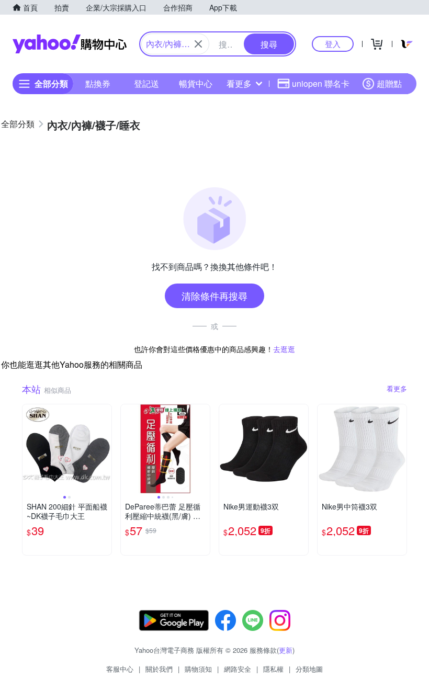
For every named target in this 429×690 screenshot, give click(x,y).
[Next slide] (104, 449)
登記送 (146, 83)
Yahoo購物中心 (70, 43)
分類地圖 (309, 669)
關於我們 (159, 669)
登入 (333, 43)
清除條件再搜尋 (214, 295)
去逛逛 (284, 349)
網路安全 (237, 669)
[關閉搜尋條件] (198, 44)
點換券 (97, 83)
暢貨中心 (195, 83)
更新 (285, 650)
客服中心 (119, 669)
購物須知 (198, 669)
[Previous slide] (29, 449)
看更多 (239, 83)
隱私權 (273, 669)
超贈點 (389, 83)
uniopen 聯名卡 (320, 83)
